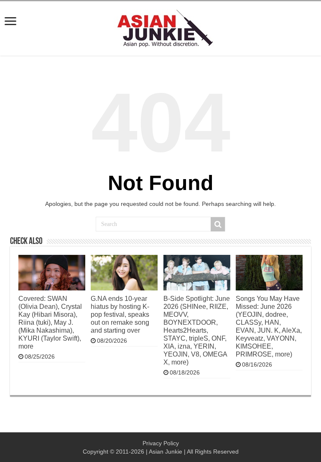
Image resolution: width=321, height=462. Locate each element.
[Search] (218, 224)
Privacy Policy (161, 443)
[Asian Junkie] (160, 27)
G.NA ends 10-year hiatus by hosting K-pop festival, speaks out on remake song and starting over (120, 314)
